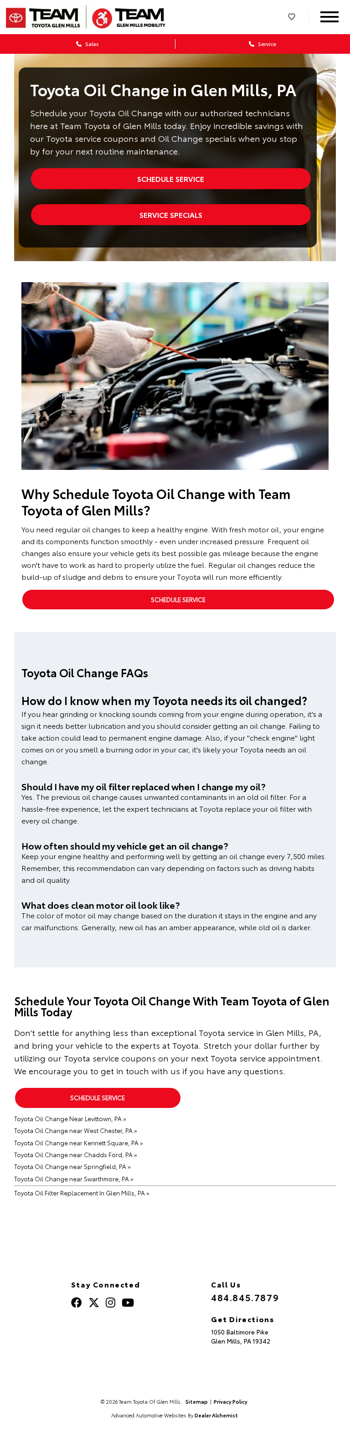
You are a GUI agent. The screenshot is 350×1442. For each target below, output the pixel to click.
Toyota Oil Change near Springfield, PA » (72, 1166)
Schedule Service (170, 178)
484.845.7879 (245, 1297)
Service (266, 43)
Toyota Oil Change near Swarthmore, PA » (74, 1178)
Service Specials (170, 214)
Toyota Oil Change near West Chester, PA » (75, 1130)
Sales (91, 43)
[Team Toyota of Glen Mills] (85, 17)
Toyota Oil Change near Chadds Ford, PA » (75, 1154)
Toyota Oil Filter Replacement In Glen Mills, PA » (81, 1193)
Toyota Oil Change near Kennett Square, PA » (78, 1142)
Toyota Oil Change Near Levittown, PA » (70, 1118)
